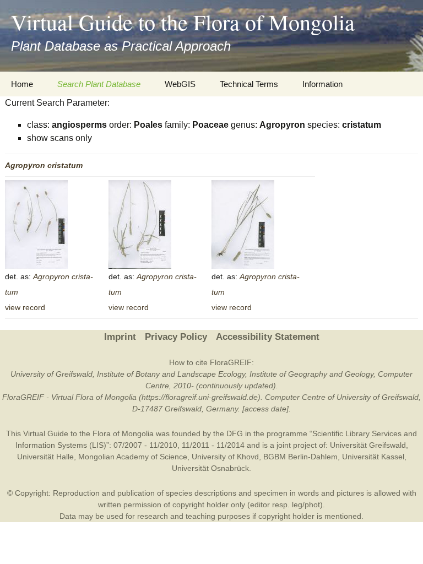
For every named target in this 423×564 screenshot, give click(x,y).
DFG (234, 433)
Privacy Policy (176, 337)
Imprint (120, 337)
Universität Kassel (373, 456)
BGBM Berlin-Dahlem (300, 456)
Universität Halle (45, 456)
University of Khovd (225, 456)
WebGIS (180, 84)
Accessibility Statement (267, 337)
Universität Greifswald (368, 445)
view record (25, 307)
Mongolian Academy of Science (132, 456)
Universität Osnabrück (210, 468)
